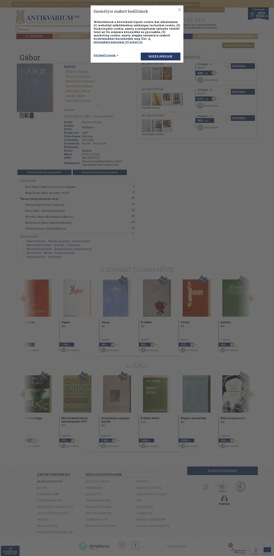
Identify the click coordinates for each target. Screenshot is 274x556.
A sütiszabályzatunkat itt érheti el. (122, 40)
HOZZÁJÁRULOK (160, 56)
